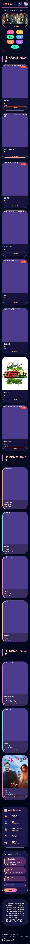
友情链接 (20, 936)
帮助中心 (12, 936)
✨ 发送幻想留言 (10, 890)
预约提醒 (15, 703)
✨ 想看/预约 (15, 107)
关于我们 (4, 936)
